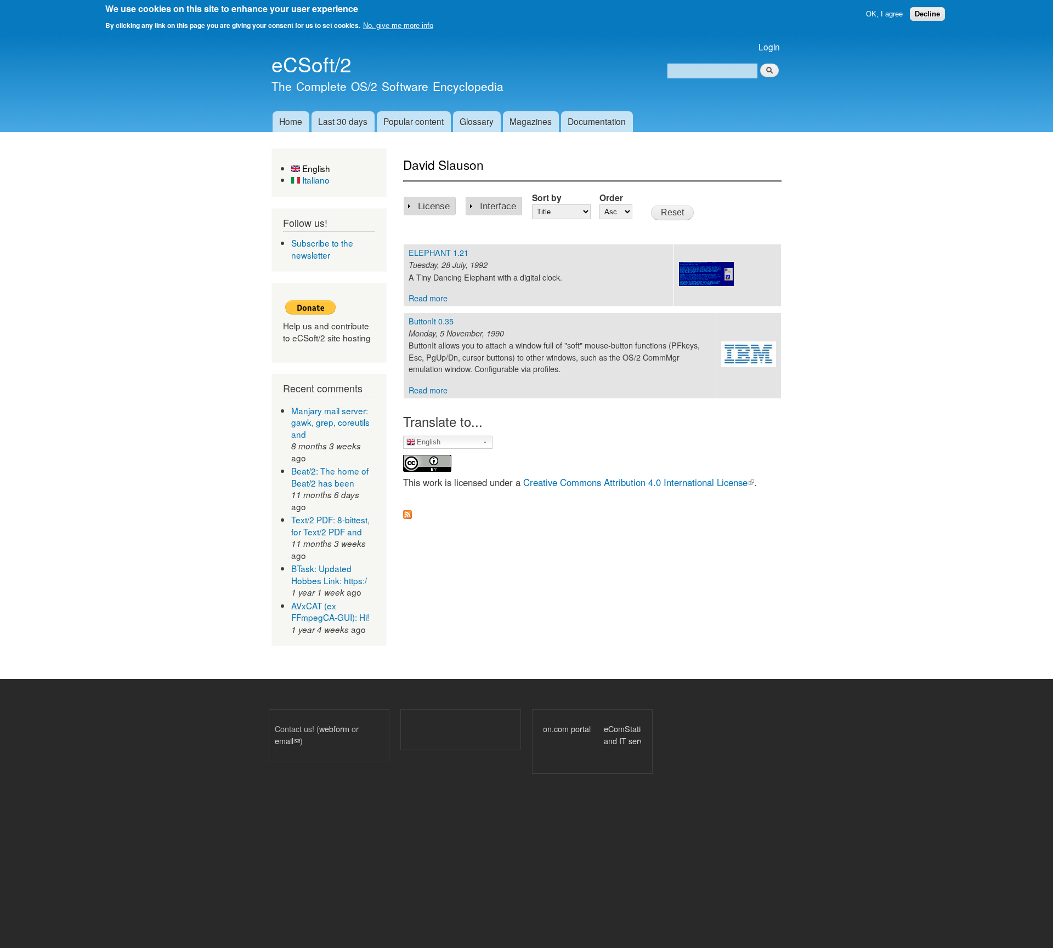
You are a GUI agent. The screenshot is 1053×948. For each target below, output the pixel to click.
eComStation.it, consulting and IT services (589, 734)
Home (290, 121)
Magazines (530, 121)
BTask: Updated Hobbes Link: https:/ (329, 574)
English (315, 168)
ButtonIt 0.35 (431, 321)
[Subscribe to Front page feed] (407, 511)
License (434, 206)
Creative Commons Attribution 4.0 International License (638, 482)
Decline (927, 14)
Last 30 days (342, 121)
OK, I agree (884, 14)
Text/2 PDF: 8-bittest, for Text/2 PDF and (330, 525)
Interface (498, 206)
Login (769, 47)
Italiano (315, 180)
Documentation (597, 121)
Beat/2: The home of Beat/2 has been (330, 477)
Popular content (413, 121)
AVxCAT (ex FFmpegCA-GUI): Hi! (330, 611)
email (287, 740)
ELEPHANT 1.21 (438, 252)
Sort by (547, 197)
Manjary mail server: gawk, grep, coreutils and (330, 422)
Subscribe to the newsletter (322, 249)
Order (611, 197)
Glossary (477, 121)
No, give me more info (398, 25)
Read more (428, 298)
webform (334, 728)
